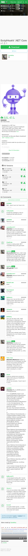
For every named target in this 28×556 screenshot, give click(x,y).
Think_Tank (10, 358)
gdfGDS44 (9, 219)
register (20, 516)
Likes (14, 118)
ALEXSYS (9, 203)
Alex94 (8, 374)
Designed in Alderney (6, 549)
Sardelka (11, 55)
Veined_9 (9, 488)
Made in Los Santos (5, 550)
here (17, 131)
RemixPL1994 (10, 282)
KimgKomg (9, 242)
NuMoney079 (10, 476)
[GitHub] (9, 57)
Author (13, 251)
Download (15, 47)
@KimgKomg (10, 268)
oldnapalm (9, 309)
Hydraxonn (9, 297)
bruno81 (9, 505)
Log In (14, 516)
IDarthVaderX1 (10, 290)
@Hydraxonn (15, 359)
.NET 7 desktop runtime (7, 137)
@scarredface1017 (11, 253)
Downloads (6, 118)
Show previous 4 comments (14, 200)
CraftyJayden (10, 211)
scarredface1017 (11, 227)
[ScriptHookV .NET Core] (14, 99)
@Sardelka (9, 229)
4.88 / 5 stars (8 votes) (5, 121)
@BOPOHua (10, 343)
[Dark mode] (24, 2)
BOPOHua (9, 316)
